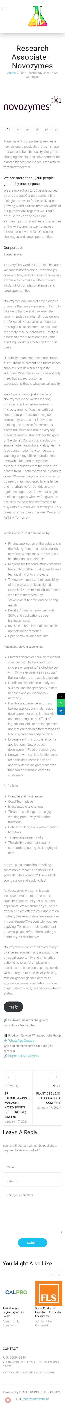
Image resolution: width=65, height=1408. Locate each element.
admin (11, 73)
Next (56, 1086)
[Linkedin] (61, 711)
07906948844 (16, 1357)
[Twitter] (27, 130)
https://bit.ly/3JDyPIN (23, 1056)
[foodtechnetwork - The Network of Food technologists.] (38, 16)
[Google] (56, 130)
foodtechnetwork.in (35, 1399)
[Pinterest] (37, 130)
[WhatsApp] (61, 703)
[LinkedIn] (47, 130)
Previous (11, 1086)
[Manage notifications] (8, 1400)
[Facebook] (18, 130)
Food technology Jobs (35, 73)
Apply (13, 1007)
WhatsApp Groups (21, 1040)
